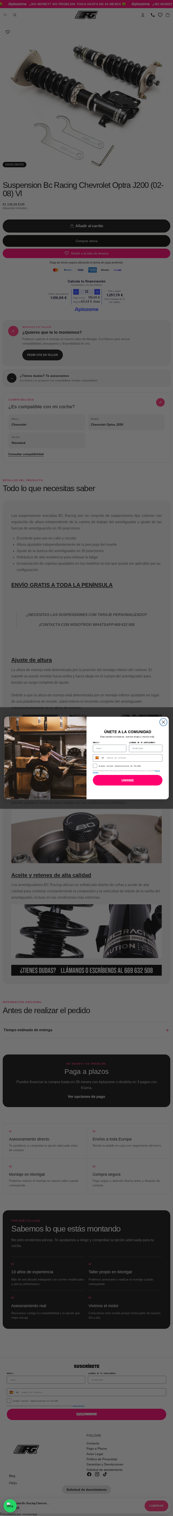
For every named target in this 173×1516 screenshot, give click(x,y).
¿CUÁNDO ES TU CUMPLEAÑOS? (142, 742)
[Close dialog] (163, 722)
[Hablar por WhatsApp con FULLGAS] (10, 1505)
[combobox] (99, 757)
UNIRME (127, 780)
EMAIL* (96, 742)
